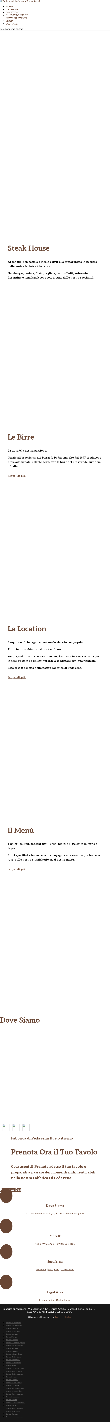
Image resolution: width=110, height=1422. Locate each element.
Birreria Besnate (11, 1405)
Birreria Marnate (12, 1351)
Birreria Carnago (12, 1414)
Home (10, 6)
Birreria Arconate (12, 1380)
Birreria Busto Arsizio (13, 1323)
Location (12, 12)
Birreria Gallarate (12, 1348)
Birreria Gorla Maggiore (14, 1374)
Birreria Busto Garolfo (13, 1383)
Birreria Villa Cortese (13, 1363)
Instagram (53, 1269)
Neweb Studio (63, 1317)
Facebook (41, 1269)
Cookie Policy (63, 1300)
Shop (9, 21)
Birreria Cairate (11, 1400)
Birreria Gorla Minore (13, 1357)
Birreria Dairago (11, 1337)
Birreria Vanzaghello (13, 1360)
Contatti (12, 24)
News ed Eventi (16, 18)
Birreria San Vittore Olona (15, 1388)
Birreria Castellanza (13, 1331)
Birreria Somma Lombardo (15, 1417)
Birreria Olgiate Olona (14, 1325)
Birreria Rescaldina (12, 1397)
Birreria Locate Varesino (14, 1408)
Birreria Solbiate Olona (14, 1354)
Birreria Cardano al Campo (15, 1368)
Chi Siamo (12, 9)
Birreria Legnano (12, 1340)
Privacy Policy (46, 1300)
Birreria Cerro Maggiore (14, 1394)
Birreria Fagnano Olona (14, 1345)
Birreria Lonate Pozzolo (14, 1371)
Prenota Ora (10, 1190)
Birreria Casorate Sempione (15, 1403)
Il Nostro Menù (17, 15)
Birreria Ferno (11, 1365)
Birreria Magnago (12, 1328)
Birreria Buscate (11, 1377)
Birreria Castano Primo (14, 1391)
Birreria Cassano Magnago (15, 1343)
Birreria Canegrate (12, 1385)
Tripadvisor (67, 1269)
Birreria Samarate (12, 1334)
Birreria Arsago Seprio (13, 1411)
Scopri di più (17, 476)
